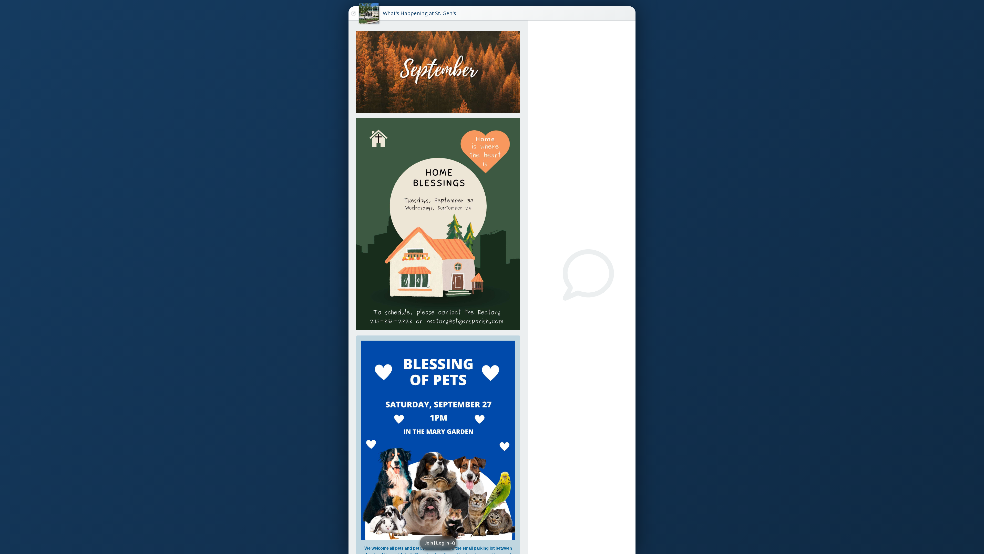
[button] (439, 543)
